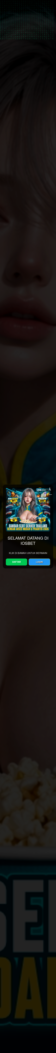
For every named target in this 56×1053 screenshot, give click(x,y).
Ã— (50, 489)
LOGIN (39, 561)
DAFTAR (16, 561)
